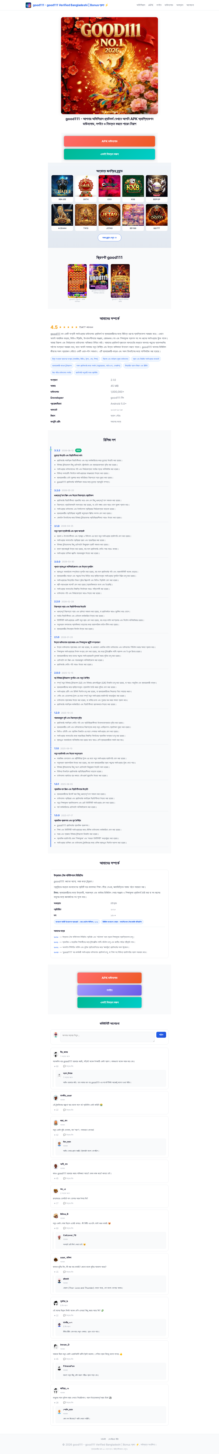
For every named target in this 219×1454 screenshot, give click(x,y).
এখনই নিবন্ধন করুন (109, 154)
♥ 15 (56, 1272)
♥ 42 (56, 1135)
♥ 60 (56, 1066)
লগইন (158, 5)
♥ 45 (56, 1178)
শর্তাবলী (103, 1439)
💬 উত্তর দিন (68, 1066)
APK (150, 5)
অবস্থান (179, 5)
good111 (55, 333)
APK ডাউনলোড (110, 141)
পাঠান (161, 1034)
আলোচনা (190, 5)
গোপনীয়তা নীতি (113, 1439)
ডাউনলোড (169, 5)
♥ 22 (56, 1110)
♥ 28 (56, 1403)
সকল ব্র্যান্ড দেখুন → (109, 237)
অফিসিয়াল (141, 5)
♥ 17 (56, 1203)
